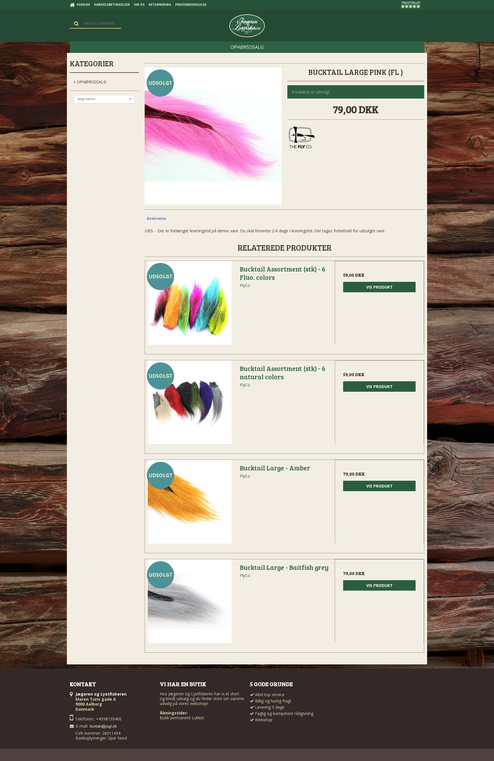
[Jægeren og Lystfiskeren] (247, 25)
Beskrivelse (156, 218)
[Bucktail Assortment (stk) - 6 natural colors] (189, 405)
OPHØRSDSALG (90, 82)
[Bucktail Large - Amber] (189, 504)
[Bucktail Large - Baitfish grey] (189, 603)
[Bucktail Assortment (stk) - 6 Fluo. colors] (189, 305)
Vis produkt (379, 287)
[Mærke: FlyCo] (301, 138)
